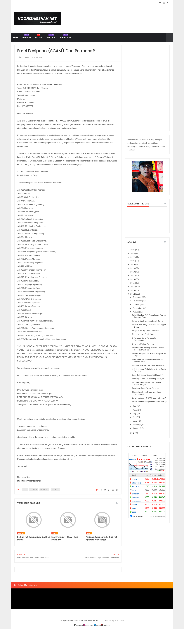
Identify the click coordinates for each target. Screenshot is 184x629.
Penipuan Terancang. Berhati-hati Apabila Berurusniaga (101, 538)
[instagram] (164, 2)
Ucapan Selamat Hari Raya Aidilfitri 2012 (149, 365)
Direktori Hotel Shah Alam (143, 334)
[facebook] (168, 2)
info (89, 533)
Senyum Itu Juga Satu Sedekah (145, 330)
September (138, 308)
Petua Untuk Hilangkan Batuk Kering (147, 321)
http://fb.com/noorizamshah (29, 481)
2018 (132, 272)
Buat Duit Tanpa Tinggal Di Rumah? (147, 375)
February (137, 424)
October (136, 304)
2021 (132, 261)
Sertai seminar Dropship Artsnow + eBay (149, 401)
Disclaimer (65, 36)
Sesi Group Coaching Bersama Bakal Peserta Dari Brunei (148, 348)
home (15, 38)
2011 (132, 433)
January (136, 428)
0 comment (37, 57)
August (136, 312)
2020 (132, 264)
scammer (55, 490)
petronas (44, 490)
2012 (132, 294)
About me (26, 36)
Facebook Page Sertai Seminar (145, 388)
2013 (132, 290)
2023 (132, 253)
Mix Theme (119, 620)
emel (25, 490)
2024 (132, 250)
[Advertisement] (147, 88)
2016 (132, 279)
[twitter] (160, 2)
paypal (21, 533)
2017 (132, 275)
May (135, 413)
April (135, 417)
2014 (132, 286)
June (135, 410)
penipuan (33, 490)
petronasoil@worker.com (59, 404)
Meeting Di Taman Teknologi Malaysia (148, 379)
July (135, 406)
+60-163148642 (27, 102)
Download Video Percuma (143, 344)
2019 (132, 268)
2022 (132, 257)
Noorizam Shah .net (87, 620)
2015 (132, 283)
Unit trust (51, 36)
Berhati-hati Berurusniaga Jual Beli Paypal (33, 538)
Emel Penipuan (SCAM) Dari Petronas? (64, 538)
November (137, 301)
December (137, 297)
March (136, 421)
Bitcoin (38, 36)
